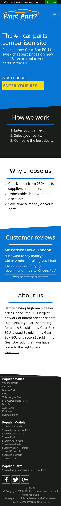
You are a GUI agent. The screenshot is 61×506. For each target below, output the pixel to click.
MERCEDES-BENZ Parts (15, 400)
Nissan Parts (9, 390)
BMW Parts (8, 393)
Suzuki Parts (9, 437)
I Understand (50, 2)
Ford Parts (8, 386)
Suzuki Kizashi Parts (13, 451)
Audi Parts (8, 407)
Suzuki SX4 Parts (11, 458)
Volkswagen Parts (12, 397)
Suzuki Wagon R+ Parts (15, 447)
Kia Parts (7, 411)
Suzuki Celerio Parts (13, 433)
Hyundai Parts (10, 415)
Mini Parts (8, 404)
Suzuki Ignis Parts (12, 455)
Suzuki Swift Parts (12, 426)
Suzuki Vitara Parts (12, 440)
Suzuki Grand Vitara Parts (16, 430)
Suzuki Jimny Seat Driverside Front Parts (24, 470)
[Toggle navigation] (54, 14)
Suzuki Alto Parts (11, 444)
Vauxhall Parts (10, 383)
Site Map (30, 487)
